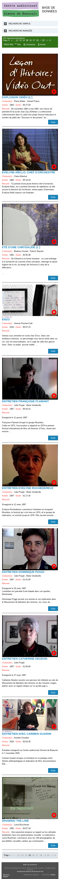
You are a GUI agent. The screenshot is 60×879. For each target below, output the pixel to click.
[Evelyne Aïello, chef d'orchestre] (30, 150)
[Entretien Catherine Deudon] (30, 636)
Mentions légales (6, 875)
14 (24, 40)
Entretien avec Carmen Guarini (26, 733)
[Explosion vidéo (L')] (30, 74)
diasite (53, 874)
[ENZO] (30, 300)
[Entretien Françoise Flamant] (30, 378)
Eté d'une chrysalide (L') (21, 247)
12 (17, 40)
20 (43, 40)
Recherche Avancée (20, 30)
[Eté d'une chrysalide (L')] (30, 224)
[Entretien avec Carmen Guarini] (30, 715)
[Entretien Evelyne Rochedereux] (30, 465)
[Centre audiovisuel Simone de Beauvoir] (20, 16)
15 (27, 40)
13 (20, 40)
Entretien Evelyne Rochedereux (27, 488)
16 (30, 40)
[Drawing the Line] (30, 798)
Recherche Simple (19, 23)
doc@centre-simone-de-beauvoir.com (30, 871)
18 (37, 40)
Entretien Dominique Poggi (23, 571)
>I (50, 40)
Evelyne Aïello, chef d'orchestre (28, 172)
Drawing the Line (15, 820)
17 (34, 40)
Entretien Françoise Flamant (25, 401)
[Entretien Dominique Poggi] (30, 549)
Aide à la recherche (30, 864)
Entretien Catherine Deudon (24, 658)
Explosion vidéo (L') (17, 97)
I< (9, 40)
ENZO (6, 319)
